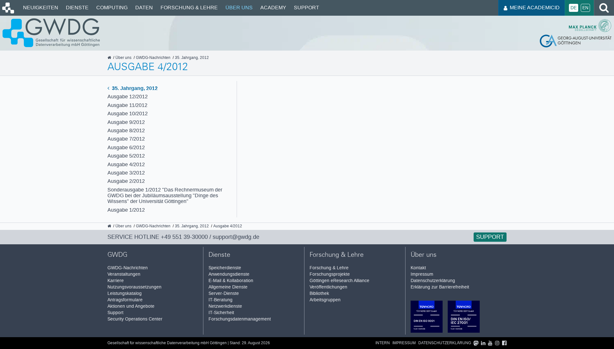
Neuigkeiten (40, 7)
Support (306, 7)
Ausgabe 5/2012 (126, 155)
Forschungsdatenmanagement (240, 319)
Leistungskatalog (124, 293)
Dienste (77, 7)
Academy (273, 7)
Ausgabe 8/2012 (126, 130)
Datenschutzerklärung (433, 280)
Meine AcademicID (535, 7)
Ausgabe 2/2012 (126, 181)
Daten (144, 7)
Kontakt (418, 267)
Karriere (115, 280)
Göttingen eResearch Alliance (339, 280)
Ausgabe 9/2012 (126, 122)
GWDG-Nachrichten (127, 267)
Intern (382, 343)
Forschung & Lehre (189, 7)
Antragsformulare (125, 299)
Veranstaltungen (123, 274)
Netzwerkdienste (225, 306)
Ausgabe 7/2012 (126, 139)
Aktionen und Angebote (130, 306)
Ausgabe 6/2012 (126, 147)
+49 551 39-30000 (184, 237)
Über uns (239, 7)
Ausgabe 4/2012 (126, 164)
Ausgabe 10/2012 (127, 113)
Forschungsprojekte (330, 274)
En (585, 7)
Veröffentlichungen (328, 287)
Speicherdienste (225, 267)
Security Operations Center (134, 319)
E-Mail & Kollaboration (231, 280)
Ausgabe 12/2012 (127, 96)
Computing (112, 7)
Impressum (422, 274)
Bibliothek (319, 293)
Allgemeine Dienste (228, 287)
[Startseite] (7, 11)
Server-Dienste (224, 293)
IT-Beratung (220, 299)
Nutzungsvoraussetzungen (134, 287)
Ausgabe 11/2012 (127, 105)
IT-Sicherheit (221, 312)
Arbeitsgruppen (325, 299)
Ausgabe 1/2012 (126, 210)
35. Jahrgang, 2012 (134, 88)
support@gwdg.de (236, 237)
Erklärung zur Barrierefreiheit (440, 287)
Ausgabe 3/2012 (126, 172)
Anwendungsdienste (229, 274)
